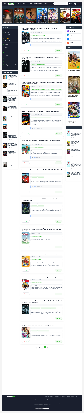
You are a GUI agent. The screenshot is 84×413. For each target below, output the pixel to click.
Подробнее (58, 50)
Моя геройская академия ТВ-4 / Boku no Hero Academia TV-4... (73, 121)
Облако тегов (7, 34)
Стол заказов (23, 3)
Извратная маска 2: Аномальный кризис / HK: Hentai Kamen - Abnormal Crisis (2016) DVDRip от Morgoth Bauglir (12, 154)
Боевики (33, 117)
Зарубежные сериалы (41, 64)
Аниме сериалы (35, 35)
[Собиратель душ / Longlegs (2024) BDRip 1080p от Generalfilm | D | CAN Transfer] (8, 15)
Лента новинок (7, 32)
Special (43, 35)
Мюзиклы (53, 89)
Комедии (43, 89)
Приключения (43, 117)
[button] (77, 4)
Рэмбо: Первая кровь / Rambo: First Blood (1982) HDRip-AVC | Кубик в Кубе (12, 144)
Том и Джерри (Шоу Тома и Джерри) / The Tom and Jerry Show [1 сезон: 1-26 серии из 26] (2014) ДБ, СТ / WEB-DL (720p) (76, 133)
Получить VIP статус (9, 40)
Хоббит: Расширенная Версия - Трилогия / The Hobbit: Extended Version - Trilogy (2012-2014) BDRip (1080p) (12, 108)
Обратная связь (74, 396)
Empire (8, 3)
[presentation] (4, 16)
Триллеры (38, 117)
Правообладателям (37, 3)
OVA (39, 35)
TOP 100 (17, 3)
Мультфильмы (58, 89)
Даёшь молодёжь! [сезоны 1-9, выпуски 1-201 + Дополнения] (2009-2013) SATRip (41, 253)
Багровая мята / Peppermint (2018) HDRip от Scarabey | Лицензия (12, 164)
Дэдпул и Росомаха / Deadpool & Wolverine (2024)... (65, 21)
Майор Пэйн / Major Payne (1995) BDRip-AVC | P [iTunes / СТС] (12, 117)
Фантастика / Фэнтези (36, 89)
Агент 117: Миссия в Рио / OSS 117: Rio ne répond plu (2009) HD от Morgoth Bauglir (41, 277)
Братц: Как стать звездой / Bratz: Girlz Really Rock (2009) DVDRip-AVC (38, 325)
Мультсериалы (41, 147)
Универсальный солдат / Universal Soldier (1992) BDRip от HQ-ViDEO (12, 126)
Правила (30, 3)
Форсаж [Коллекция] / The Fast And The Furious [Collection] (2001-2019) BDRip (40, 111)
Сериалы (33, 64)
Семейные (48, 89)
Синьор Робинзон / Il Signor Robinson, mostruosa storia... (74, 71)
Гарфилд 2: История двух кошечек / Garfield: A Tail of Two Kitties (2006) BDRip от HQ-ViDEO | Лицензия (76, 174)
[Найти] (67, 4)
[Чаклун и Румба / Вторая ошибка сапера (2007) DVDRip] (74, 85)
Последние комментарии (9, 61)
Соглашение (56, 396)
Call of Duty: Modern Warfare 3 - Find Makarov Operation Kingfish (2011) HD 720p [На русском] (12, 99)
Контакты (46, 3)
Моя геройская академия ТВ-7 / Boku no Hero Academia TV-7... (42, 21)
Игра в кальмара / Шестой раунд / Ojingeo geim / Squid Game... (19, 21)
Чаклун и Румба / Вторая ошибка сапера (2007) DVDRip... (73, 96)
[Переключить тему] (70, 3)
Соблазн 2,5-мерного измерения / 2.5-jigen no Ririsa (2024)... (53, 21)
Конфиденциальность (49, 396)
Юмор (39, 259)
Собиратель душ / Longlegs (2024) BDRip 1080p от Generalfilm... (8, 21)
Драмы (49, 117)
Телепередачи (34, 259)
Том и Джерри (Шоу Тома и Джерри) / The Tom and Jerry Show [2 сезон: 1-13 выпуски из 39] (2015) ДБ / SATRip (76, 164)
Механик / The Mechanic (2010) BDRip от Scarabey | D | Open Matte (12, 76)
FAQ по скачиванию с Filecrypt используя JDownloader (9, 65)
